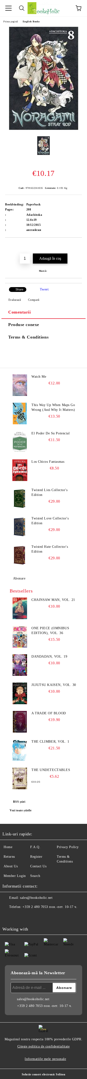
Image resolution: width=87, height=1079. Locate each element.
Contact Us (38, 866)
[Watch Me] (20, 385)
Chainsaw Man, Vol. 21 (53, 600)
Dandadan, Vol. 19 (49, 656)
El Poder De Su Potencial (50, 433)
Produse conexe (23, 324)
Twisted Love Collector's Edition (50, 521)
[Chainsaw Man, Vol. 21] (20, 608)
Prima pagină (10, 21)
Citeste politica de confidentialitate (43, 1046)
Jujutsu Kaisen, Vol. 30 (53, 685)
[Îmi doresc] (78, 246)
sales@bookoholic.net (36, 898)
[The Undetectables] (20, 778)
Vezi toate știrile (20, 810)
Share (19, 289)
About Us (11, 866)
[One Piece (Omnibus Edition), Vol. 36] (20, 636)
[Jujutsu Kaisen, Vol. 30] (20, 693)
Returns (9, 856)
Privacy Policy (68, 847)
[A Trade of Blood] (20, 722)
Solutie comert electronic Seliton (43, 1074)
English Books (31, 21)
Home (8, 847)
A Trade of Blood (48, 713)
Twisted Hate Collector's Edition (49, 549)
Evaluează (14, 300)
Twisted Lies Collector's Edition (49, 492)
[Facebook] (9, 916)
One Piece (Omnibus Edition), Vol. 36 (50, 630)
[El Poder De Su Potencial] (20, 442)
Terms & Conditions (28, 337)
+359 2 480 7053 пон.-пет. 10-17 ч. (49, 907)
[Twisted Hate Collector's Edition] (20, 555)
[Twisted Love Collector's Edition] (20, 527)
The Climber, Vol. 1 (50, 741)
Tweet (44, 289)
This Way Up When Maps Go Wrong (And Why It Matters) (53, 407)
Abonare (19, 578)
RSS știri (19, 801)
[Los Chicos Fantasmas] (20, 470)
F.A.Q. (35, 847)
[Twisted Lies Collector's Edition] (20, 498)
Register (36, 856)
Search (35, 876)
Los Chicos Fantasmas (47, 461)
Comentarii (19, 312)
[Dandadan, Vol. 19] (20, 665)
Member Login (15, 876)
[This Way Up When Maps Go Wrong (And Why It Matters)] (20, 413)
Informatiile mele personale (45, 1059)
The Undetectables (50, 770)
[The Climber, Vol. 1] (20, 750)
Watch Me (38, 376)
